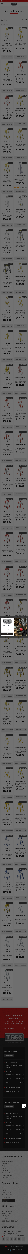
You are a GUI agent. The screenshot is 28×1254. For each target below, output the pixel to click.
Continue (7, 633)
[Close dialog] (26, 618)
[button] (24, 1106)
